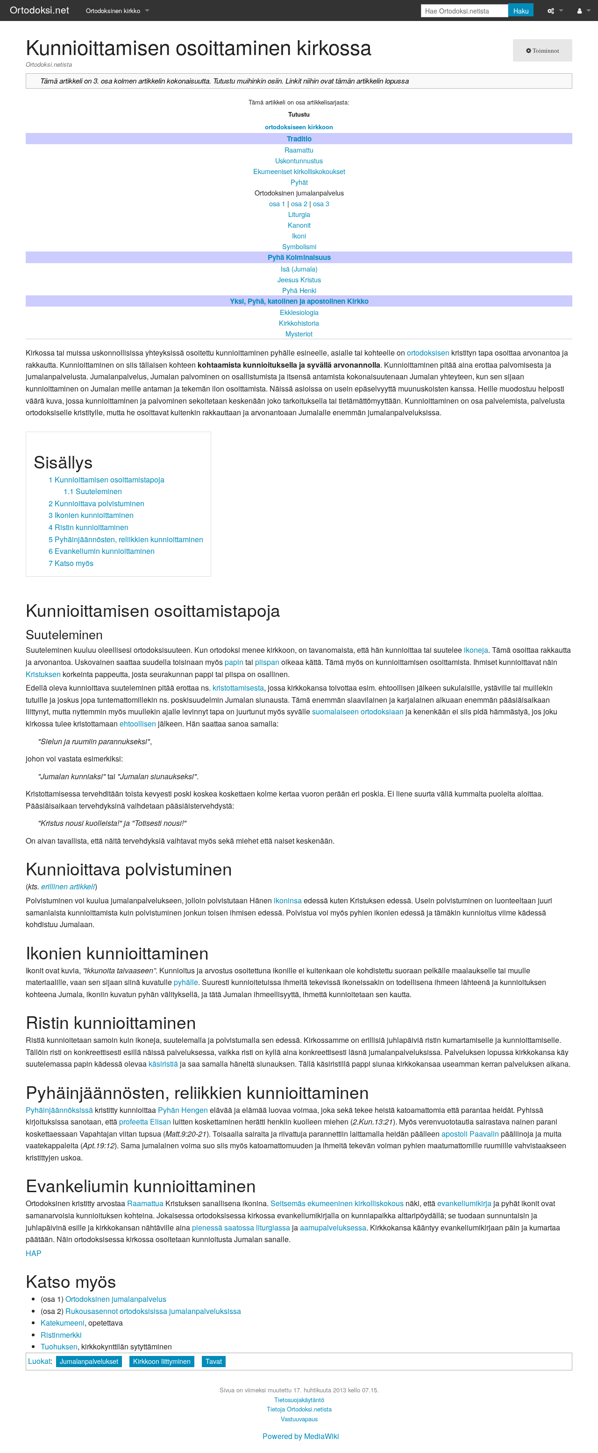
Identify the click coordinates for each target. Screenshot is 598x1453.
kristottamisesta (238, 687)
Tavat (214, 1361)
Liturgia (299, 214)
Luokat (39, 1360)
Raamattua (145, 1203)
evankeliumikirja (464, 1203)
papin (234, 662)
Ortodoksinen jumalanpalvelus (115, 1298)
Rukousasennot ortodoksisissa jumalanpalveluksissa (153, 1311)
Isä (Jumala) (299, 268)
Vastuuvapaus (299, 1418)
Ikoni (299, 235)
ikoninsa (288, 900)
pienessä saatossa (223, 1227)
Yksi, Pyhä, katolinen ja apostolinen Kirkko (299, 301)
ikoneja (476, 649)
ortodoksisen (428, 352)
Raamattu (299, 149)
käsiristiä (163, 1063)
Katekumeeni (63, 1322)
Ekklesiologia (299, 312)
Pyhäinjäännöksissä (59, 1109)
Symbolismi (299, 246)
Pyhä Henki (299, 290)
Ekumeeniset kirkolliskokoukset (299, 171)
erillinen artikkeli (68, 886)
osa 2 (299, 203)
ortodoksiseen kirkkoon (299, 126)
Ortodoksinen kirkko (113, 10)
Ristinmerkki (61, 1334)
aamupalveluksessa (333, 1227)
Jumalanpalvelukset (89, 1361)
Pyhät (299, 182)
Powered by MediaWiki (301, 1436)
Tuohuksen (59, 1346)
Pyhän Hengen (183, 1109)
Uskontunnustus (299, 160)
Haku (521, 10)
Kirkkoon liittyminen (162, 1361)
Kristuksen (43, 674)
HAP (34, 1253)
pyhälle (186, 982)
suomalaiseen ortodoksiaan (358, 711)
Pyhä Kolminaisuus (299, 257)
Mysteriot (299, 333)
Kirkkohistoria (299, 323)
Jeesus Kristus (299, 279)
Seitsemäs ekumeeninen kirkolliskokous (337, 1203)
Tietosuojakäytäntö (299, 1399)
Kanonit (299, 225)
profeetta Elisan (145, 1121)
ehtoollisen (138, 723)
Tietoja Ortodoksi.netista (299, 1408)
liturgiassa (273, 1227)
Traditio (299, 138)
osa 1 (277, 203)
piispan (267, 662)
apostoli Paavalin (470, 1133)
